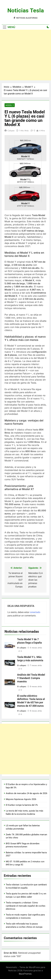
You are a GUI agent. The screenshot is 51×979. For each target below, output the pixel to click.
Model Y (10, 105)
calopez (11, 130)
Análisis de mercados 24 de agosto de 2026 (26, 793)
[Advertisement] (25, 55)
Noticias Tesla (25, 10)
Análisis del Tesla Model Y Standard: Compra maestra (31, 678)
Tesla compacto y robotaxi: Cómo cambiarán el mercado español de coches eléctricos (25, 905)
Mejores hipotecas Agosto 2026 (21, 799)
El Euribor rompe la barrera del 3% (22, 805)
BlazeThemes (25, 974)
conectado (35, 612)
